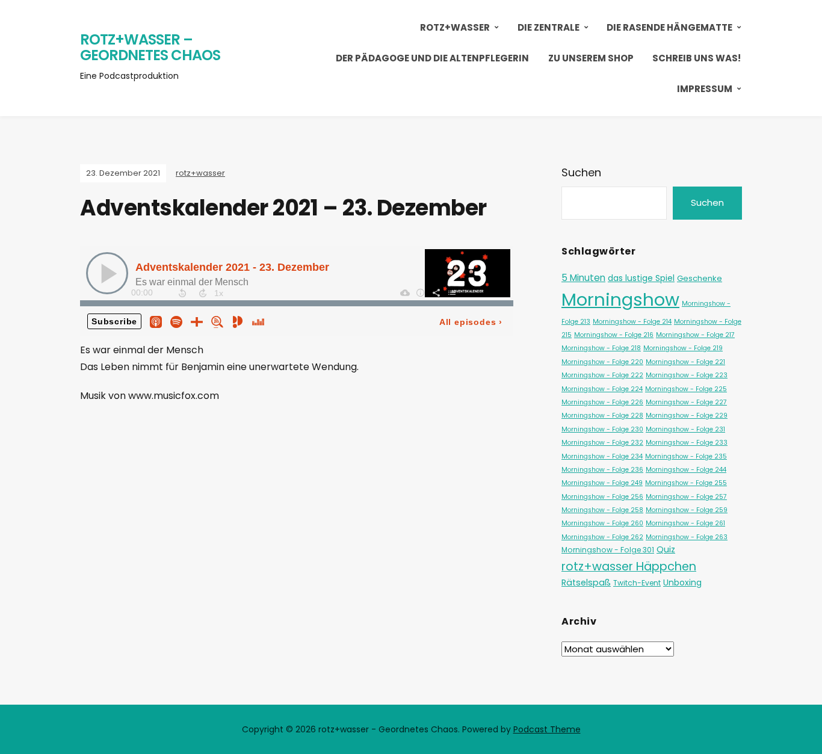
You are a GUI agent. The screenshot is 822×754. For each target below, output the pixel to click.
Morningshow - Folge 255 (686, 482)
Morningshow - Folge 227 (686, 402)
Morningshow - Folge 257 (686, 496)
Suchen (581, 172)
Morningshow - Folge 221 (685, 361)
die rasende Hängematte (669, 27)
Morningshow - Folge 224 (602, 389)
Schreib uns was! (696, 58)
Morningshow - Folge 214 (632, 321)
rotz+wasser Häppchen (628, 566)
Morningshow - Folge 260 (602, 523)
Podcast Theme (547, 729)
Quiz (666, 549)
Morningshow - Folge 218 (601, 348)
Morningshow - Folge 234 (602, 456)
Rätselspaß (586, 582)
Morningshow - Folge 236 (602, 469)
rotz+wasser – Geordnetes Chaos (150, 47)
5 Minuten (583, 277)
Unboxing (682, 582)
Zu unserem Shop (591, 58)
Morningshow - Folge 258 (602, 510)
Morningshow (620, 299)
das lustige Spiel (641, 278)
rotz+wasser (455, 27)
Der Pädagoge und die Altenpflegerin (432, 58)
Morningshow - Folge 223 (687, 375)
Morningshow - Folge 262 (602, 537)
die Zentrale (548, 27)
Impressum (704, 88)
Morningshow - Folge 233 (687, 442)
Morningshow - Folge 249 (602, 482)
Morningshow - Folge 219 (683, 348)
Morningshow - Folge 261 (685, 523)
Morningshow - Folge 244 (686, 469)
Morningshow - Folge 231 (685, 429)
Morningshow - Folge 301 (607, 550)
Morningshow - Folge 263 (687, 537)
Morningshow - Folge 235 (686, 456)
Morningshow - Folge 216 (614, 334)
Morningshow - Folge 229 (687, 415)
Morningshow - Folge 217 (695, 334)
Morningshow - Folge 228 (602, 415)
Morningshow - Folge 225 (686, 389)
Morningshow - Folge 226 (602, 402)
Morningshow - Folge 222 (602, 375)
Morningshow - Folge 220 (602, 361)
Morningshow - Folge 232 (602, 442)
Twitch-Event (637, 583)
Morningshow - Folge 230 (602, 429)
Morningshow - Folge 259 (687, 510)
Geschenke (699, 278)
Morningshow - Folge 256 (602, 496)
